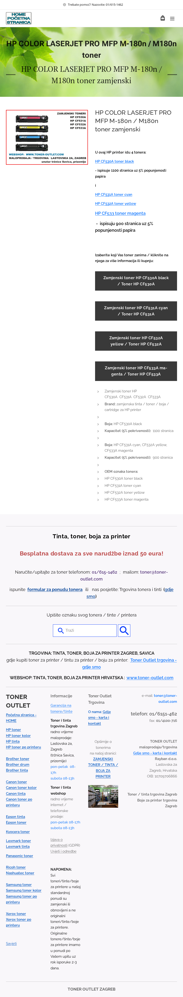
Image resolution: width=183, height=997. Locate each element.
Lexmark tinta (18, 846)
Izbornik (172, 18)
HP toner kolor (18, 736)
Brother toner (17, 759)
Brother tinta (17, 770)
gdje (169, 589)
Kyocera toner (18, 832)
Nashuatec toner (20, 873)
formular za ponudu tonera (54, 589)
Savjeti (11, 943)
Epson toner (16, 822)
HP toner (13, 730)
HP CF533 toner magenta (120, 213)
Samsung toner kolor (23, 890)
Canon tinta (15, 793)
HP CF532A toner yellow (115, 203)
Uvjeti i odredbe (63, 851)
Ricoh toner (16, 867)
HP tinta (13, 741)
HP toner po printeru (23, 747)
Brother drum (17, 764)
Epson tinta (15, 817)
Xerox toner (16, 914)
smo (90, 596)
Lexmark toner (18, 841)
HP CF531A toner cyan (113, 194)
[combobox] (85, 630)
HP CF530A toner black (114, 161)
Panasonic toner (19, 856)
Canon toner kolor (21, 788)
